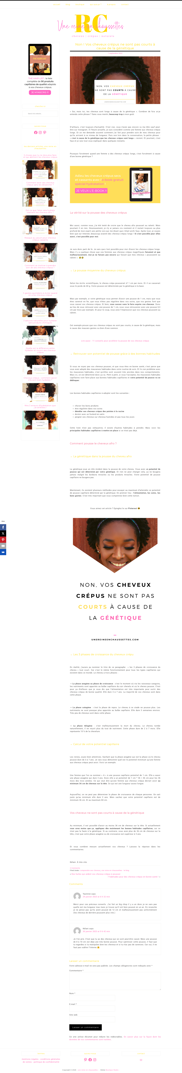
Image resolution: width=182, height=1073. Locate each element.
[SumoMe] (3, 552)
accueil (56, 4)
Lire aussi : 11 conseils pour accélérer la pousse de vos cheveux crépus (115, 341)
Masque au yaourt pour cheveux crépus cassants (40, 239)
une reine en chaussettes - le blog (115, 870)
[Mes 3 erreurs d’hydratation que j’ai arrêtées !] (40, 429)
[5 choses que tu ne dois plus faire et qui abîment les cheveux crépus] (40, 178)
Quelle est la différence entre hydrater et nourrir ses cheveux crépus (40, 350)
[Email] (3, 546)
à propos (111, 4)
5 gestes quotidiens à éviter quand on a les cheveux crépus (40, 294)
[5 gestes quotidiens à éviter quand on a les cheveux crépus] (40, 316)
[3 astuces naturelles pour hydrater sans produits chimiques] (40, 344)
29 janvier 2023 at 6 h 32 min (96, 897)
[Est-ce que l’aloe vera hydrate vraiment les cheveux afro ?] (40, 234)
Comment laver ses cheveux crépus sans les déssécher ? (40, 184)
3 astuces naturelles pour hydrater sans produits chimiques (40, 322)
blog (68, 4)
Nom (72, 993)
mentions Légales (30, 1059)
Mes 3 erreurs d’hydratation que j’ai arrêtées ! (40, 406)
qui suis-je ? (96, 4)
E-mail (73, 1004)
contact (125, 4)
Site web (73, 1015)
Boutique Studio (112, 1070)
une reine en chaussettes (91, 25)
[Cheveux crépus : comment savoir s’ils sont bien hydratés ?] (40, 401)
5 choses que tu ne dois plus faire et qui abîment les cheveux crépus (40, 156)
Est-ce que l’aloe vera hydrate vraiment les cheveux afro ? (40, 211)
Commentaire (76, 971)
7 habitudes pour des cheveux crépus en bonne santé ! (133, 877)
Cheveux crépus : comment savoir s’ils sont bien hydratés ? (40, 379)
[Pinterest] (3, 540)
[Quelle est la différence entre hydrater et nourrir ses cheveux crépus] (40, 374)
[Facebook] (3, 527)
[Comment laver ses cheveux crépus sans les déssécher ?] (40, 206)
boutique (80, 4)
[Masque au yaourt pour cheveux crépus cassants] (40, 261)
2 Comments (75, 868)
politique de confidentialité (46, 1062)
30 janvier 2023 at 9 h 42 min (96, 931)
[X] (3, 533)
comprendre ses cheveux (90, 870)
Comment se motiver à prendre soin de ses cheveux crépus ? (40, 266)
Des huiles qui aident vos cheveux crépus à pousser (96, 874)
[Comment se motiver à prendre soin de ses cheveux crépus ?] (40, 289)
